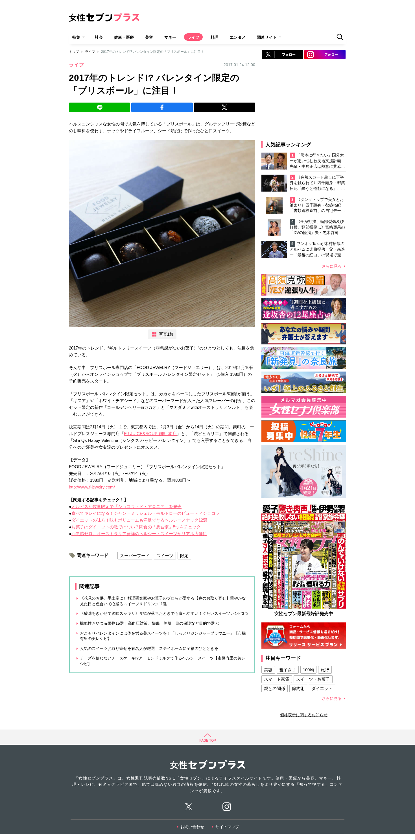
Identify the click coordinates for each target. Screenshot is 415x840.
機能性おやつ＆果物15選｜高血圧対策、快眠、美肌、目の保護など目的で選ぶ (149, 623)
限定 (184, 555)
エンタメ (238, 37)
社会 (99, 37)
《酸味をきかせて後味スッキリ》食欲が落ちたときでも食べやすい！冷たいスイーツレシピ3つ (164, 613)
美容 (149, 37)
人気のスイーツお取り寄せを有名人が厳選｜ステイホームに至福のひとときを (149, 648)
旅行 (325, 669)
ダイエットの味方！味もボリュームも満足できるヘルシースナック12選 (139, 520)
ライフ (193, 37)
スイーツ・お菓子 (313, 679)
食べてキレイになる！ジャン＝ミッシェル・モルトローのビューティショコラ (145, 513)
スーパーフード (135, 555)
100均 (308, 669)
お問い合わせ (192, 827)
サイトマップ (227, 827)
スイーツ (164, 555)
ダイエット (322, 688)
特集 (76, 37)
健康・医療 (124, 37)
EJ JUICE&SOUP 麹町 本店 (150, 433)
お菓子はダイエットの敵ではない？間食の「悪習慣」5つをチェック (136, 526)
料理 (215, 37)
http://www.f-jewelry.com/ (92, 487)
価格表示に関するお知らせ (303, 715)
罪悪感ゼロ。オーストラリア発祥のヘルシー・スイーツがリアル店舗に (139, 533)
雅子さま (287, 669)
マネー (170, 37)
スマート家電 (276, 679)
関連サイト (267, 37)
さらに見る (332, 266)
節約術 (298, 688)
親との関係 (274, 688)
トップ (74, 52)
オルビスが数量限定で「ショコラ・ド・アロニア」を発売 (126, 506)
